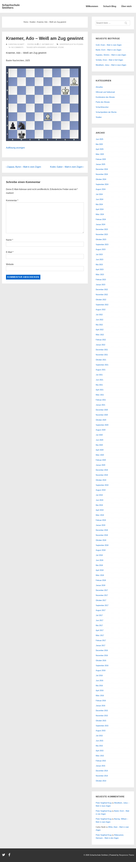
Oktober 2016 (101, 661)
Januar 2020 (100, 465)
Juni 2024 (99, 199)
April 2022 (99, 330)
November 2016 (102, 655)
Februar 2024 (101, 219)
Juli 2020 (99, 435)
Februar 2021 (101, 400)
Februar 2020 (101, 460)
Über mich (126, 6)
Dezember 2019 (102, 470)
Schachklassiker (102, 107)
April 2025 (99, 149)
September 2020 (102, 425)
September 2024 (102, 184)
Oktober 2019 (101, 480)
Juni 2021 (99, 380)
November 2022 (102, 295)
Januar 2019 (100, 525)
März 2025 (100, 154)
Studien (79, 44)
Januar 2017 (100, 645)
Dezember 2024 (102, 169)
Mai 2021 (99, 385)
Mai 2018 (99, 565)
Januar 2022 (100, 345)
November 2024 (102, 174)
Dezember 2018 (102, 530)
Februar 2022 (101, 340)
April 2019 (99, 510)
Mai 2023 (99, 265)
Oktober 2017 (101, 600)
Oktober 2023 (101, 239)
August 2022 (100, 310)
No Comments (17, 47)
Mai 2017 (99, 625)
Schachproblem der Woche (106, 112)
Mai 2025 (99, 144)
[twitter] (4, 856)
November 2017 (102, 595)
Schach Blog (109, 6)
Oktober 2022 (101, 300)
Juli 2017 (99, 615)
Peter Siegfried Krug (103, 803)
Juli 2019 (99, 495)
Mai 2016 (99, 686)
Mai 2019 (99, 505)
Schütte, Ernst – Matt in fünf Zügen (109, 60)
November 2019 (102, 475)
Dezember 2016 (102, 650)
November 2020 (102, 415)
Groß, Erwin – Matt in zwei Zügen (109, 45)
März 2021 (100, 395)
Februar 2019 (101, 520)
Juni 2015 (99, 741)
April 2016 (99, 691)
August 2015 (100, 731)
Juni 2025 (99, 139)
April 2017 (99, 630)
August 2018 (100, 550)
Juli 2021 (99, 375)
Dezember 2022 (102, 290)
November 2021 (102, 355)
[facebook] (9, 856)
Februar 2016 (101, 701)
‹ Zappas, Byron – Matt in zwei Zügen (23, 167)
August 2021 (100, 370)
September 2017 (102, 605)
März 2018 (100, 575)
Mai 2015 (99, 746)
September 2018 (102, 545)
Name (9, 240)
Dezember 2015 (102, 711)
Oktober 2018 (101, 540)
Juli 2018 (99, 555)
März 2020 (100, 455)
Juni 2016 (99, 681)
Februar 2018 (101, 580)
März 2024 (100, 214)
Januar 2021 (100, 405)
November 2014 (102, 776)
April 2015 (99, 751)
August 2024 (100, 189)
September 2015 (102, 726)
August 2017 (100, 610)
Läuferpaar (51, 47)
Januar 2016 (100, 706)
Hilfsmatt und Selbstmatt (105, 92)
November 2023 (102, 234)
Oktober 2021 (101, 360)
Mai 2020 (99, 445)
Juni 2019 (99, 500)
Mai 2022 (99, 325)
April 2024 (99, 209)
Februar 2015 (101, 761)
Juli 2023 (99, 254)
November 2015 (102, 716)
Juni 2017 (99, 620)
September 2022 (102, 305)
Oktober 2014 (101, 781)
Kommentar (12, 200)
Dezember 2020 (102, 410)
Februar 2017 (101, 640)
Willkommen (92, 6)
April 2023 (99, 269)
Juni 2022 (99, 320)
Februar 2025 (101, 159)
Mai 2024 (99, 204)
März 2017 (100, 635)
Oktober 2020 (101, 420)
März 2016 (100, 696)
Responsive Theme (126, 855)
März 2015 (100, 756)
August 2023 (100, 249)
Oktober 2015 (101, 721)
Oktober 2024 (101, 179)
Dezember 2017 (102, 590)
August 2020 (100, 430)
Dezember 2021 (102, 350)
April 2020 (99, 450)
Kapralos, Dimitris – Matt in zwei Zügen (111, 55)
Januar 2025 (100, 164)
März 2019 (100, 515)
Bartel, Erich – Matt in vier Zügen (108, 50)
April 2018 (99, 570)
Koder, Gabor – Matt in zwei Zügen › (67, 167)
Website (10, 264)
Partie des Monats (103, 102)
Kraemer (42, 47)
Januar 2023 (100, 285)
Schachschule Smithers (11, 6)
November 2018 (102, 535)
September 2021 (102, 365)
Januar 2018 (100, 585)
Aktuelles (99, 87)
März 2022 (100, 335)
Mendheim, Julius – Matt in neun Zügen (111, 65)
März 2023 (100, 275)
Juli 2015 (99, 736)
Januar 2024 (100, 224)
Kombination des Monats (105, 97)
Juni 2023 (99, 260)
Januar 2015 (100, 766)
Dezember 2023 (102, 229)
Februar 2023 (101, 280)
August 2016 (100, 670)
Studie (61, 47)
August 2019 (100, 490)
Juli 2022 (99, 315)
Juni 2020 (99, 440)
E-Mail (9, 252)
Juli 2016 (99, 676)
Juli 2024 (99, 194)
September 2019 (102, 485)
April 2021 (99, 390)
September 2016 (102, 666)
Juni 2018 (99, 560)
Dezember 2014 (102, 771)
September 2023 (102, 245)
